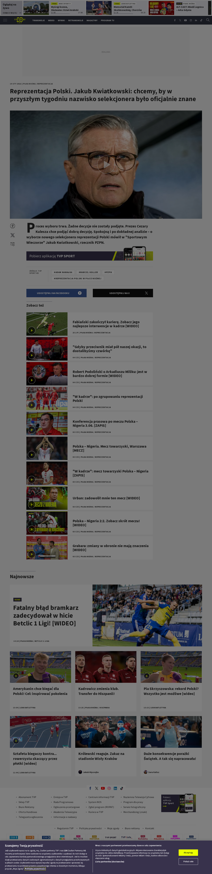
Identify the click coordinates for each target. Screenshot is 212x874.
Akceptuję (188, 852)
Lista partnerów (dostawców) (109, 861)
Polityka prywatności (35, 868)
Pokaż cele (188, 861)
